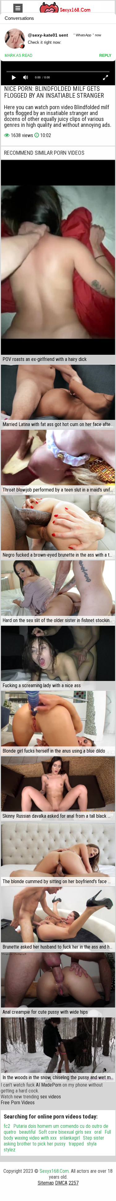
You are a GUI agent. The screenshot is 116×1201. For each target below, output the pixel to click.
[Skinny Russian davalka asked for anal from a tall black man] (58, 788)
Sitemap (46, 1183)
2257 (74, 1183)
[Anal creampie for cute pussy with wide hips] (58, 984)
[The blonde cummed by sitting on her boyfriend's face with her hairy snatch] (58, 853)
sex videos (50, 1097)
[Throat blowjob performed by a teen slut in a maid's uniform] (58, 462)
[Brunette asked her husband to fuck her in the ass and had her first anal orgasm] (58, 919)
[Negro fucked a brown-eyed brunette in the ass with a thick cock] (58, 527)
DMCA (61, 1183)
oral (97, 1132)
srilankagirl (70, 1138)
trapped (76, 1144)
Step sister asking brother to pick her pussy (54, 1141)
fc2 (7, 1126)
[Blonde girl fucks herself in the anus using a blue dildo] (58, 723)
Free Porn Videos (18, 1102)
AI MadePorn (48, 1085)
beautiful (27, 1132)
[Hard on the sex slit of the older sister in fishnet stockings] (58, 592)
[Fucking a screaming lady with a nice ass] (58, 658)
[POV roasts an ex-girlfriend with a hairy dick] (58, 261)
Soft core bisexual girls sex (65, 1132)
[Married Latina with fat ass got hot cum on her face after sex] (58, 397)
